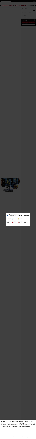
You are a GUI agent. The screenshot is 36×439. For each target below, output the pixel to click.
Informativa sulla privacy (27, 426)
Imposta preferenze (27, 437)
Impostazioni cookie (10, 426)
